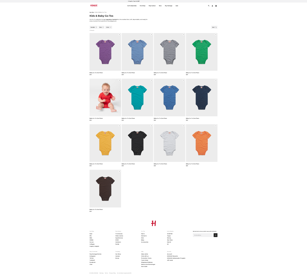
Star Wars (170, 240)
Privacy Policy (112, 273)
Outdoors (118, 242)
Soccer (92, 242)
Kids (142, 238)
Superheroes (119, 238)
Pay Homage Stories (95, 254)
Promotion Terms (146, 258)
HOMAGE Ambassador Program (176, 258)
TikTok (92, 258)
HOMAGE (96, 273)
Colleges (92, 244)
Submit (215, 235)
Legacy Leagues (94, 246)
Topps (169, 236)
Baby (142, 240)
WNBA (91, 240)
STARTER (169, 233)
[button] (216, 5)
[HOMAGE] (94, 6)
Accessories (144, 242)
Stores (117, 258)
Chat (91, 264)
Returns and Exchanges (148, 264)
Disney (169, 238)
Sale (177, 5)
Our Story (118, 254)
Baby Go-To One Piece (96, 72)
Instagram (92, 256)
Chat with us (144, 256)
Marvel (169, 242)
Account (169, 254)
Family (117, 244)
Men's (143, 233)
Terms (106, 273)
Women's (144, 236)
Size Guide (144, 266)
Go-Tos (92, 12)
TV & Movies (118, 233)
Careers (117, 256)
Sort (213, 27)
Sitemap (101, 273)
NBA (91, 238)
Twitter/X (92, 260)
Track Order (144, 260)
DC (168, 244)
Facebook (92, 262)
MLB (91, 233)
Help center (144, 254)
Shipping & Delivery (146, 262)
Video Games (119, 236)
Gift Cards (170, 260)
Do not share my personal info (124, 273)
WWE (117, 240)
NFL (91, 236)
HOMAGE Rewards (172, 256)
